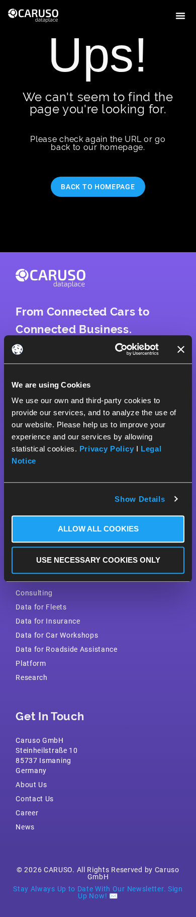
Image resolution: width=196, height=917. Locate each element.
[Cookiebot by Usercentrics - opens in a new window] (119, 349)
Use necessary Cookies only (98, 560)
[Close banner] (180, 349)
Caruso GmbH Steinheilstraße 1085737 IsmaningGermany (47, 755)
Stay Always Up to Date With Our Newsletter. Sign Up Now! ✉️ (98, 892)
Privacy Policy (106, 448)
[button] (180, 15)
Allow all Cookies (98, 528)
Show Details (140, 499)
